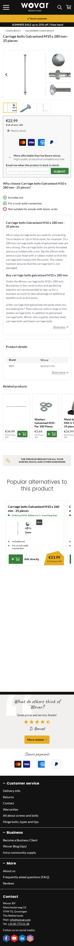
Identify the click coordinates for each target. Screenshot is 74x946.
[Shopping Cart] (68, 7)
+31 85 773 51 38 (18, 923)
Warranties (10, 809)
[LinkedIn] (23, 938)
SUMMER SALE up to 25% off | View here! (38, 24)
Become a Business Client (20, 840)
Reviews (8, 883)
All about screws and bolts (20, 815)
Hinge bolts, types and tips (21, 822)
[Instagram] (31, 938)
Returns (8, 797)
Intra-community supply (19, 852)
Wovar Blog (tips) (15, 846)
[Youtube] (15, 938)
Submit (60, 171)
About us (9, 871)
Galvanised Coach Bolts (39, 31)
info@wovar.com (20, 919)
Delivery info (11, 791)
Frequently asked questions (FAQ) (26, 877)
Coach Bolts (13, 31)
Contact (8, 803)
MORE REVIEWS (35, 739)
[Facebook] (7, 938)
